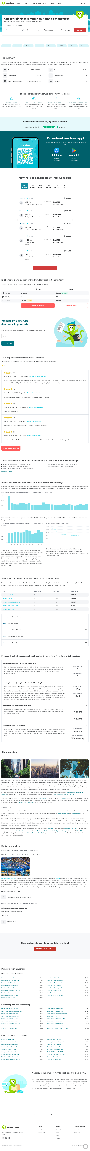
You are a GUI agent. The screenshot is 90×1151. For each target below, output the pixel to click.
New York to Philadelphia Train (55, 987)
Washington (41, 833)
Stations (83, 46)
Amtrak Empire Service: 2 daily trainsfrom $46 (17, 464)
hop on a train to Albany (25, 802)
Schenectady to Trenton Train (9, 1028)
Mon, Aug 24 (49, 30)
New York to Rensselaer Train (9, 992)
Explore (53, 3)
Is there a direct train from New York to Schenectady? (20, 663)
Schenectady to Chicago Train (55, 1011)
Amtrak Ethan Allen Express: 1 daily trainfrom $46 (18, 468)
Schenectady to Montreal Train (9, 1013)
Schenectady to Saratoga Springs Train (11, 1011)
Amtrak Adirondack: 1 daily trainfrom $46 (16, 466)
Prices (39, 46)
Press (57, 1135)
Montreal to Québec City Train (55, 1049)
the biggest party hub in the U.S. (64, 794)
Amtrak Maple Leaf (8, 609)
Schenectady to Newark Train (9, 1021)
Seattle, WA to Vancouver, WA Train (10, 1059)
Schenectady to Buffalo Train (55, 1008)
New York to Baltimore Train (54, 983)
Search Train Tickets (45, 948)
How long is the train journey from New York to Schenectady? (22, 683)
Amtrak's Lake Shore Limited (46, 831)
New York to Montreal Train (54, 985)
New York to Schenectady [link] (44, 1114)
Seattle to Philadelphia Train (8, 1049)
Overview (17, 46)
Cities (72, 46)
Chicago (34, 833)
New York (23, 1114)
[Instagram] (3, 1138)
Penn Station (62, 798)
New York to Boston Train (8, 997)
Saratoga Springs (63, 813)
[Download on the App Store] (56, 150)
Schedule (6, 46)
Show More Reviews (11, 448)
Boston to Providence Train (54, 1047)
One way (9, 25)
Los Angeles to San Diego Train (55, 1042)
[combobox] (12, 30)
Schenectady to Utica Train (54, 1021)
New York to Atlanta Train (54, 978)
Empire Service (68, 831)
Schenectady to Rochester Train (10, 1026)
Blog (59, 3)
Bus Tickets (41, 1130)
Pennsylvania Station (8, 878)
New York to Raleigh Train (54, 992)
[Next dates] (71, 186)
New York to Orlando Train (8, 978)
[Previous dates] (19, 186)
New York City (20, 831)
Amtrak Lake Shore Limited (11, 605)
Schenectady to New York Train (55, 1016)
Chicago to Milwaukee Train (8, 1051)
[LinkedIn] (9, 1138)
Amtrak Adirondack (9, 598)
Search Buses (72, 305)
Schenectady (31, 1114)
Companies (77, 1132)
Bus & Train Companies (39, 3)
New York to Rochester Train (55, 980)
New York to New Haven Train (9, 985)
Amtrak (57, 878)
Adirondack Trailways (70, 828)
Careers (58, 1138)
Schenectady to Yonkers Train (55, 1026)
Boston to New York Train (54, 1039)
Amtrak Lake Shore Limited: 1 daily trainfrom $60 (62, 464)
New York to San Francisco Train (10, 980)
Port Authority (43, 798)
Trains (26, 3)
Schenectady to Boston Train (55, 1023)
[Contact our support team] (85, 1146)
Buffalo (29, 833)
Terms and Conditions (75, 1145)
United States (14, 1114)
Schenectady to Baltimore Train (9, 1008)
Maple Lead (59, 831)
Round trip (19, 25)
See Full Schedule (45, 268)
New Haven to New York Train (9, 1042)
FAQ (61, 46)
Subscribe (8, 343)
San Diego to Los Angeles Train (10, 1047)
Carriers (50, 46)
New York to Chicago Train (54, 990)
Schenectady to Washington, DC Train (57, 1028)
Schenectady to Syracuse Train (9, 1018)
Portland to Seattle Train (7, 1039)
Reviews (28, 46)
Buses (18, 3)
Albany (64, 811)
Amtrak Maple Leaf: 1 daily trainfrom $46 (60, 466)
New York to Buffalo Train (8, 983)
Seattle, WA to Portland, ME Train (10, 1054)
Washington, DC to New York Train (10, 1056)
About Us (58, 1130)
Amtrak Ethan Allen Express (37, 376)
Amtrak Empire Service (34, 393)
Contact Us (77, 1130)
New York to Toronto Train (8, 987)
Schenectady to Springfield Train (10, 1016)
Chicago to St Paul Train (53, 1056)
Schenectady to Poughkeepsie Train (57, 1013)
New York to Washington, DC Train (10, 990)
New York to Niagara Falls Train (9, 995)
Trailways (50, 828)
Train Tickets (4, 1114)
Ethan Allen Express (82, 831)
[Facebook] (6, 1138)
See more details (6, 471)
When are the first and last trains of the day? (17, 705)
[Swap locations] (23, 30)
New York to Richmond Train (55, 995)
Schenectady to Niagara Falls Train (10, 1023)
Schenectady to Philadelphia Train (56, 1018)
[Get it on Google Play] (74, 150)
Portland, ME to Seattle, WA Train (56, 1051)
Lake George (76, 813)
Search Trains (38, 305)
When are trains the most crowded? (14, 725)
